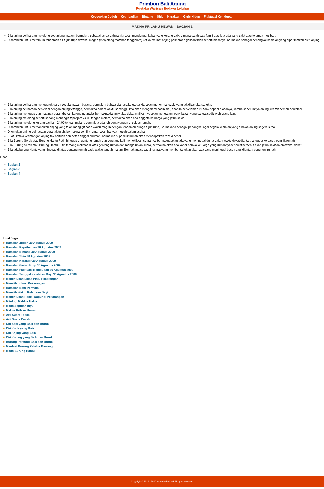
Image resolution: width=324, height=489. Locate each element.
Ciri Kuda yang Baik (20, 328)
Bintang (147, 16)
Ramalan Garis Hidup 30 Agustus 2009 (33, 265)
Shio (160, 16)
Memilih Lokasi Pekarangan (25, 283)
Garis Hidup (191, 16)
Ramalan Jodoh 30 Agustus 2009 (29, 242)
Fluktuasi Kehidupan (218, 16)
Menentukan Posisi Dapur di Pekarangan (35, 296)
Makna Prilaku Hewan (21, 310)
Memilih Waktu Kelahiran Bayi (27, 292)
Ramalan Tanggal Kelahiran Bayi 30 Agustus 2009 (41, 274)
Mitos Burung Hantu (20, 350)
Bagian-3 (14, 169)
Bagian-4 (14, 173)
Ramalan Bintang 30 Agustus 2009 (30, 251)
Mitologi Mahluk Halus (21, 301)
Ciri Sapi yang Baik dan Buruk (27, 323)
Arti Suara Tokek (18, 314)
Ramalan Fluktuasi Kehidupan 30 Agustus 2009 (39, 269)
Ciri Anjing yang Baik (21, 332)
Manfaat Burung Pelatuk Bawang (29, 346)
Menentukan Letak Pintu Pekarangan (32, 278)
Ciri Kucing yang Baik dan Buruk (29, 337)
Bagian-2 (14, 164)
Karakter (173, 16)
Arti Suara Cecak (18, 319)
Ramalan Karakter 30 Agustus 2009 (31, 260)
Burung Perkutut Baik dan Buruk (29, 341)
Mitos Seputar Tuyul (20, 305)
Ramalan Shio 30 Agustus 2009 (28, 256)
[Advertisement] (120, 72)
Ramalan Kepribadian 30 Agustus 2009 (33, 247)
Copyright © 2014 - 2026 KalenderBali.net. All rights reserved (162, 481)
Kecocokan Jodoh (104, 16)
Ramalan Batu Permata (22, 287)
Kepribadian (129, 16)
